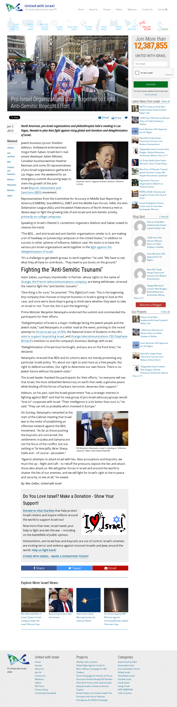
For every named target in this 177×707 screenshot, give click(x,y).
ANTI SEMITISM (125, 689)
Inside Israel (123, 682)
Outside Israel (124, 679)
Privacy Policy (41, 689)
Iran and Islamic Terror (129, 668)
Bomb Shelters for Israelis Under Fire (94, 693)
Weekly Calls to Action (86, 661)
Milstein (10, 179)
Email (105, 117)
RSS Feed (39, 686)
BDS (9, 162)
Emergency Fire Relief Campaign (92, 700)
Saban (9, 195)
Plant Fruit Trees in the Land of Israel (93, 682)
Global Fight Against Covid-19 (90, 665)
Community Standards (45, 693)
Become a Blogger (151, 304)
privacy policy (150, 94)
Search (161, 9)
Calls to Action (125, 693)
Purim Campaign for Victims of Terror (94, 675)
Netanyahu (11, 185)
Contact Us (147, 9)
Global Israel (124, 672)
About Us (93, 9)
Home (81, 9)
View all (166, 101)
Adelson (10, 148)
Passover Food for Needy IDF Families (94, 679)
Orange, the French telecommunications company (53, 282)
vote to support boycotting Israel (42, 336)
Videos (119, 9)
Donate (106, 9)
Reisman (10, 190)
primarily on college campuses (41, 217)
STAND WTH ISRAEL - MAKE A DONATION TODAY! (55, 556)
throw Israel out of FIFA (51, 332)
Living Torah (124, 686)
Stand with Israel (126, 665)
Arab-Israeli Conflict (127, 661)
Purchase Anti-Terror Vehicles (90, 696)
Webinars (132, 9)
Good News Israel (126, 675)
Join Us (38, 672)
